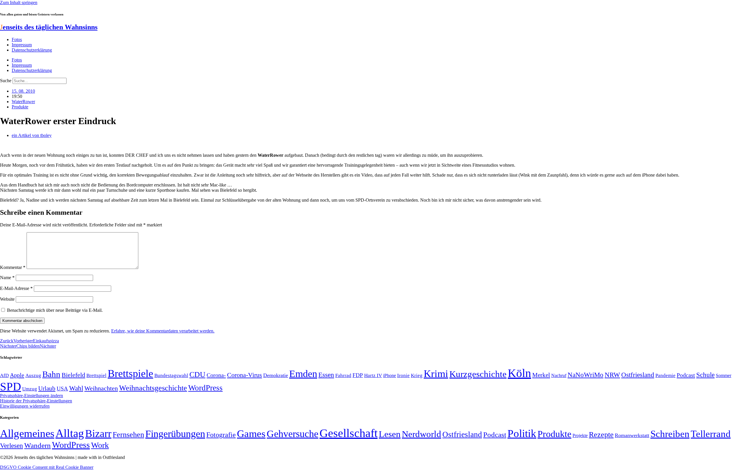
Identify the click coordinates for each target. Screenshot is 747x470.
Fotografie (221, 435)
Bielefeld (73, 375)
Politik (521, 433)
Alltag (69, 433)
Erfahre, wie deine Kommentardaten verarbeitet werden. (162, 330)
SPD (10, 386)
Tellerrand (711, 434)
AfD (4, 375)
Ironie (403, 375)
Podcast (686, 375)
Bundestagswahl (171, 375)
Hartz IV (373, 375)
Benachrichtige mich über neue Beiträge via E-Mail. (55, 310)
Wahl (76, 388)
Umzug (29, 389)
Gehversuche (292, 433)
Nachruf (558, 375)
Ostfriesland (637, 375)
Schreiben (670, 434)
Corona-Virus (244, 375)
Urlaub (46, 388)
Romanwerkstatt (632, 435)
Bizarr (98, 433)
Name (7, 277)
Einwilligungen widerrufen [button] (25, 406)
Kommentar (12, 267)
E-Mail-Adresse (16, 288)
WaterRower (23, 101)
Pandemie (665, 375)
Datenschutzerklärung (32, 49)
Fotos (17, 39)
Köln (519, 373)
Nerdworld (421, 434)
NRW (612, 375)
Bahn (51, 374)
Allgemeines (27, 433)
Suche (5, 80)
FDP (357, 375)
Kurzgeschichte (478, 374)
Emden (303, 373)
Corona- (216, 375)
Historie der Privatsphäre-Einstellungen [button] (36, 400)
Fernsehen (128, 434)
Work (100, 445)
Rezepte (601, 434)
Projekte (580, 435)
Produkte (20, 106)
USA (62, 388)
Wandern (37, 445)
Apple (17, 375)
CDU (197, 374)
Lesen (390, 434)
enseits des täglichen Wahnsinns (48, 27)
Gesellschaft (349, 433)
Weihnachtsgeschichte (153, 388)
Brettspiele (130, 373)
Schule (705, 375)
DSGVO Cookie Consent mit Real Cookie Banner (46, 467)
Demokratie (275, 375)
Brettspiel (96, 375)
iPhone (389, 375)
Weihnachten (101, 388)
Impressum (22, 44)
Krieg (417, 375)
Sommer (723, 375)
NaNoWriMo (585, 375)
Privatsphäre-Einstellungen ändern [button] (31, 395)
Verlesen (11, 445)
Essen (326, 375)
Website (7, 299)
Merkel (541, 375)
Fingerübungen (175, 433)
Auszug (33, 375)
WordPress (205, 387)
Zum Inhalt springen (18, 2)
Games (251, 433)
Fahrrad (343, 375)
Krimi (436, 373)
